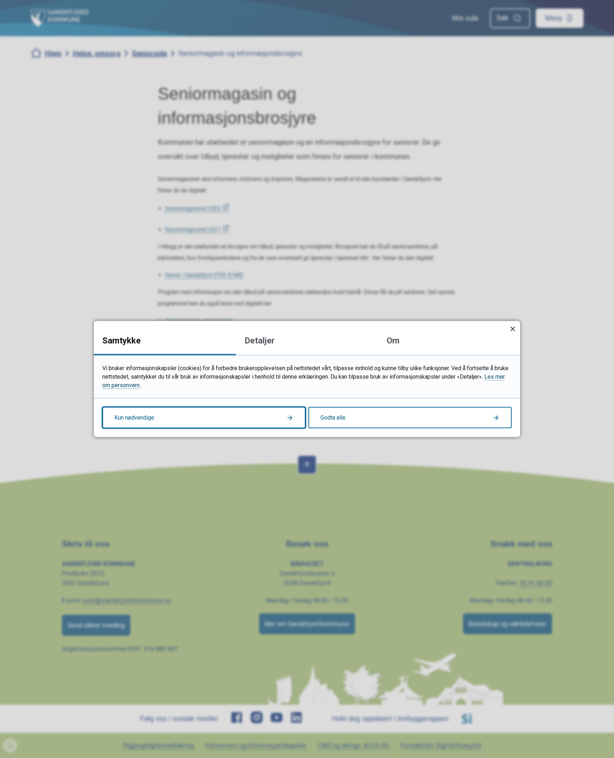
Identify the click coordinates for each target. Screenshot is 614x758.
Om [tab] (393, 341)
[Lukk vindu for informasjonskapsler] (512, 328)
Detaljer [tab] (259, 341)
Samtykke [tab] (121, 341)
